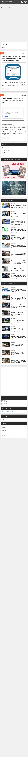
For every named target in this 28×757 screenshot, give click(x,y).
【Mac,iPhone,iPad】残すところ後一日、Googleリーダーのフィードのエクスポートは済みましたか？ (14, 100)
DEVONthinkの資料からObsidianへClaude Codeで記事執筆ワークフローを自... (18, 338)
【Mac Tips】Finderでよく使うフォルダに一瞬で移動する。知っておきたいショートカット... (18, 298)
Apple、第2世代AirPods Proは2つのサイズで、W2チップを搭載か (18, 269)
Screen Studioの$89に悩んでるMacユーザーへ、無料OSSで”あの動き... (18, 322)
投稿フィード (5, 430)
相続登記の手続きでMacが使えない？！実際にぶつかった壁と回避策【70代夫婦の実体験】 (18, 361)
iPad (2, 53)
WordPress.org (5, 435)
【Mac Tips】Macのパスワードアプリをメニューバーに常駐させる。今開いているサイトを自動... (18, 238)
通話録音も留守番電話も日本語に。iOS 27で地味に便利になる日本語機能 (18, 246)
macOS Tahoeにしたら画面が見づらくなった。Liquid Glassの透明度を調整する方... (18, 290)
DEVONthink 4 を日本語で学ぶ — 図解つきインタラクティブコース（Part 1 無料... (18, 314)
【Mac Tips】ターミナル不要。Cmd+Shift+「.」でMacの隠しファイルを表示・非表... (18, 330)
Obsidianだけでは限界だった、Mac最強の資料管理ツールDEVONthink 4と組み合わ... (17, 345)
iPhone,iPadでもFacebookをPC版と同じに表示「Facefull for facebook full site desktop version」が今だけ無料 (13, 58)
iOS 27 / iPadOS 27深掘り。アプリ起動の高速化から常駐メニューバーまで (18, 207)
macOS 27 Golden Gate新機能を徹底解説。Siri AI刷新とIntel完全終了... (18, 254)
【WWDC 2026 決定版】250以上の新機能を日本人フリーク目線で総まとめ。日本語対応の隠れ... (18, 223)
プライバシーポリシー (7, 411)
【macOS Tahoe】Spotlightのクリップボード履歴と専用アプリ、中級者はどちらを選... (18, 215)
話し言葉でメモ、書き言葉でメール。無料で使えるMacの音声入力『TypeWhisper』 (18, 306)
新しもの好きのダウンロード (7, 403)
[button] (22, 2)
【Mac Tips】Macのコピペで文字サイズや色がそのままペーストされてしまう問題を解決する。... (18, 262)
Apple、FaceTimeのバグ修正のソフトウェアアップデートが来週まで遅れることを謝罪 (18, 231)
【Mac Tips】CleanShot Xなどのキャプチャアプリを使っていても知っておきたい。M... (18, 277)
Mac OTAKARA (4, 401)
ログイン (4, 427)
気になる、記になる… (5, 404)
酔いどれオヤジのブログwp (7, 3)
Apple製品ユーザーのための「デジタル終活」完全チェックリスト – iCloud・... (18, 353)
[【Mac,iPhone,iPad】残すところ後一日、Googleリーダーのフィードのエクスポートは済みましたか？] (13, 113)
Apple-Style (3, 400)
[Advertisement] (14, 25)
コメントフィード (6, 432)
